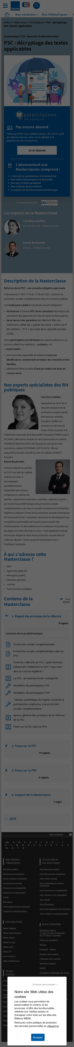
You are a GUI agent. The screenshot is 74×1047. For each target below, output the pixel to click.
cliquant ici (53, 1026)
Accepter (38, 1037)
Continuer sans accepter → (45, 984)
